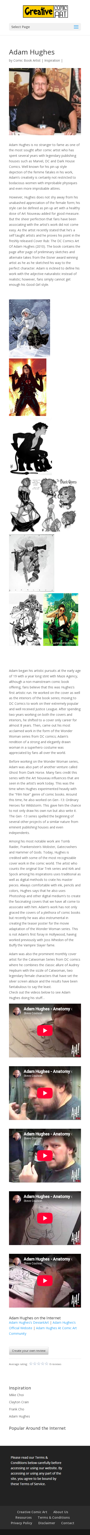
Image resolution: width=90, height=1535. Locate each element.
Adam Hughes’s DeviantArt (29, 1322)
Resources (23, 1517)
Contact (67, 1523)
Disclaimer (46, 1523)
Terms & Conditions (54, 1517)
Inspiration (52, 60)
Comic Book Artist (27, 60)
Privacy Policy (21, 1523)
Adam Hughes (19, 1416)
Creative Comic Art (32, 1512)
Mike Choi (16, 1395)
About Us (60, 1512)
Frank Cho (16, 1409)
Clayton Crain (19, 1402)
